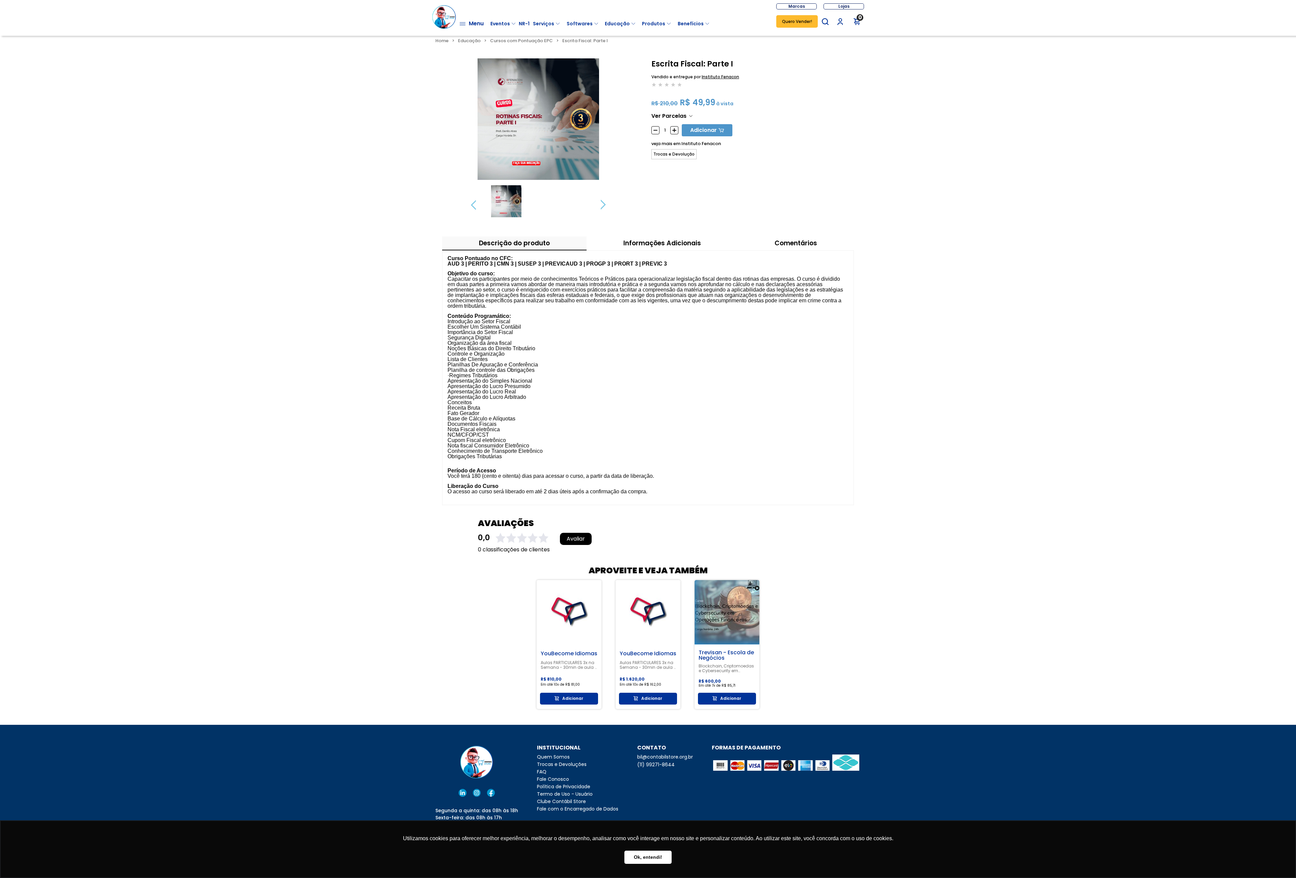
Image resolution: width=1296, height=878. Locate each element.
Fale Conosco (553, 779)
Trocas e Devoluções (562, 764)
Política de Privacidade (563, 786)
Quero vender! (797, 21)
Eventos (500, 23)
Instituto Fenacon (720, 77)
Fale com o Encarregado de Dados (577, 808)
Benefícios (691, 23)
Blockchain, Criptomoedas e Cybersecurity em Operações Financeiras (726, 668)
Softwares (580, 23)
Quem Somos (553, 756)
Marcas (796, 6)
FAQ (541, 771)
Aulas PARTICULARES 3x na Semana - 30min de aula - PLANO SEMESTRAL (648, 665)
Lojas (843, 6)
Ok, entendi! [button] (648, 857)
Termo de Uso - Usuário (565, 794)
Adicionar (703, 130)
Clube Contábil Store (561, 801)
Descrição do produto (514, 243)
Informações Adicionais (662, 243)
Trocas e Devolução (674, 154)
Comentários (796, 243)
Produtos (653, 23)
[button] (825, 21)
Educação (617, 23)
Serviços (543, 23)
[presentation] (473, 205)
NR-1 (524, 23)
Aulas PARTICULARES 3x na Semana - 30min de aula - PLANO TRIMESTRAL (569, 665)
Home (442, 40)
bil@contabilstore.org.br (665, 756)
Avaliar (576, 539)
